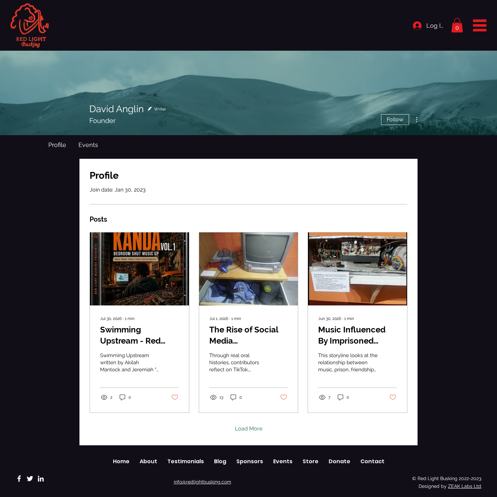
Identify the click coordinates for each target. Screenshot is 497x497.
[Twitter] (30, 478)
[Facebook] (19, 478)
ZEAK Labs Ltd (464, 486)
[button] (457, 25)
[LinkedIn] (41, 478)
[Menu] (480, 25)
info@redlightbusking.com (202, 481)
